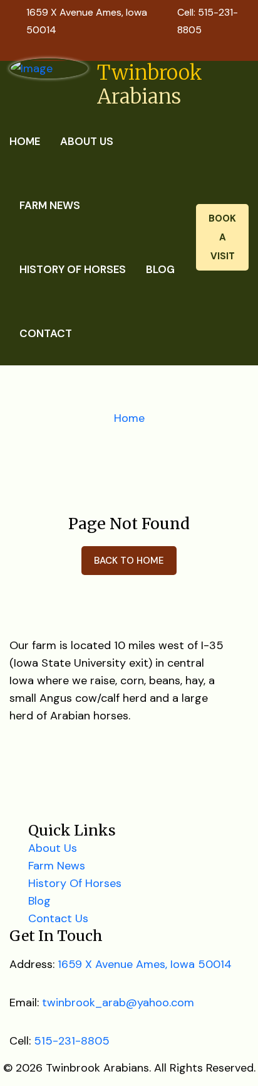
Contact (45, 333)
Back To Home (129, 560)
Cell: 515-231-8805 (207, 21)
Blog (160, 269)
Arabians (149, 84)
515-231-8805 (72, 1040)
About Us (86, 141)
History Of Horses (72, 269)
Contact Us (58, 918)
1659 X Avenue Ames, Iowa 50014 (145, 964)
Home (24, 141)
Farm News (49, 205)
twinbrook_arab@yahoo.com (118, 1002)
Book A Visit (222, 237)
